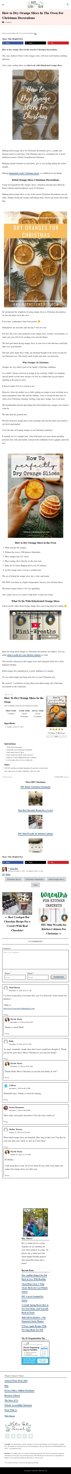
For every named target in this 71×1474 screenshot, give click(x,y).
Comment (6, 948)
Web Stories (9, 1415)
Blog (6, 1385)
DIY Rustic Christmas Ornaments (35, 786)
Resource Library (12, 1395)
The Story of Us (11, 1400)
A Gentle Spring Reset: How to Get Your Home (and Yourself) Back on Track (35, 1308)
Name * (8, 973)
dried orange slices (56, 879)
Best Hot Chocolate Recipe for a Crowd (35, 810)
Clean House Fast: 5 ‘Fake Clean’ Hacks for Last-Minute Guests (35, 1287)
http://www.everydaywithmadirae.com (19, 1008)
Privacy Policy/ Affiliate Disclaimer (19, 1390)
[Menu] (3, 4)
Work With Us (10, 1409)
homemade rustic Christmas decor (24, 173)
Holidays (8, 874)
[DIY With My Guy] (35, 4)
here (35, 33)
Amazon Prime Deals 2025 (15, 1380)
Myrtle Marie (14, 868)
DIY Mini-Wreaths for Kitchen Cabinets (35, 833)
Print (56, 736)
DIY (3, 874)
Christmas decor (13, 879)
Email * (31, 973)
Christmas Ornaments (34, 879)
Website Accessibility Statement (18, 1405)
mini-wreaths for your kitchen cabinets (24, 654)
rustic (35, 884)
